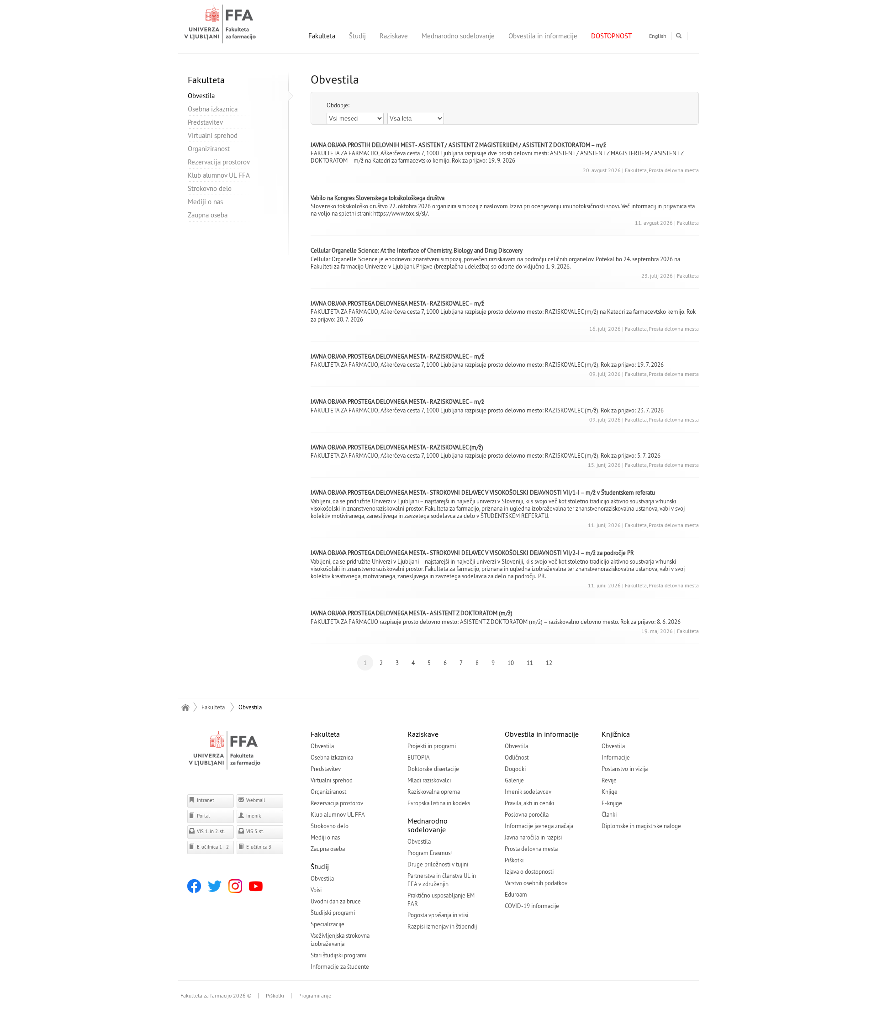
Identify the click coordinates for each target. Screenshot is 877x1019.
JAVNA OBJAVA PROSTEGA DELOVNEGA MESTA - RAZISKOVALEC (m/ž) (397, 447)
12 (549, 662)
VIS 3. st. (254, 831)
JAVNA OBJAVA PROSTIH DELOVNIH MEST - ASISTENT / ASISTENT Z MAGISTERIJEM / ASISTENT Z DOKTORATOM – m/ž (458, 144)
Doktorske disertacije (433, 768)
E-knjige (612, 803)
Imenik (253, 816)
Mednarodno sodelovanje (458, 36)
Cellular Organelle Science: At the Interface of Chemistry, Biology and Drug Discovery (417, 250)
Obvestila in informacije (542, 36)
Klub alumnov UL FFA (219, 175)
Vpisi (316, 889)
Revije (609, 780)
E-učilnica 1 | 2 (212, 847)
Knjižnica (616, 734)
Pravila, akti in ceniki (529, 803)
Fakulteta (321, 36)
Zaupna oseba (207, 215)
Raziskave (394, 36)
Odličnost (516, 757)
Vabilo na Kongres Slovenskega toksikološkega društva (377, 197)
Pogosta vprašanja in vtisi (437, 915)
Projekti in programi (431, 746)
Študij (357, 36)
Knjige (610, 791)
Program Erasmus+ (430, 852)
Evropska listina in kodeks (438, 803)
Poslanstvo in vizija (625, 768)
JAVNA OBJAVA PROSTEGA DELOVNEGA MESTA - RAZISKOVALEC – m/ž (397, 303)
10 (510, 662)
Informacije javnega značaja (539, 825)
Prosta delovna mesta (531, 848)
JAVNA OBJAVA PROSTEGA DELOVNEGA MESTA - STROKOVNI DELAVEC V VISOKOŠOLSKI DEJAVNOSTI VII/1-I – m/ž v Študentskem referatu (483, 492)
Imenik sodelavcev (528, 791)
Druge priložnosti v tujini (437, 864)
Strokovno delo (210, 188)
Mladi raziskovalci (429, 780)
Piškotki (514, 860)
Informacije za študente (340, 966)
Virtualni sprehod (213, 135)
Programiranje (314, 995)
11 (530, 662)
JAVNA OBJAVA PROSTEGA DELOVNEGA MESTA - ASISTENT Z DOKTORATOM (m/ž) (411, 613)
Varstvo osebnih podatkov (536, 883)
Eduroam (516, 894)
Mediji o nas (205, 201)
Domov (185, 707)
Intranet (204, 800)
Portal (202, 816)
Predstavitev (205, 122)
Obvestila (201, 95)
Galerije (514, 780)
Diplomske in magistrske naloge (641, 825)
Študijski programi (333, 912)
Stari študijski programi (338, 955)
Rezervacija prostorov (219, 162)
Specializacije (327, 924)
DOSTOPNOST (611, 36)
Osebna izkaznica (213, 109)
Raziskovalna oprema (433, 791)
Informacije (616, 757)
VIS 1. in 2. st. (210, 831)
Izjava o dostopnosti (529, 871)
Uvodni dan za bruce (336, 901)
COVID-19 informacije (532, 905)
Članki (609, 814)
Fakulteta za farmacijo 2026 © (216, 995)
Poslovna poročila (527, 814)
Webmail (255, 800)
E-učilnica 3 (258, 847)
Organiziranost (209, 148)
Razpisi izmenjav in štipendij (442, 926)
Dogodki (515, 768)
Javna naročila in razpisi (533, 837)
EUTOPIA (418, 757)
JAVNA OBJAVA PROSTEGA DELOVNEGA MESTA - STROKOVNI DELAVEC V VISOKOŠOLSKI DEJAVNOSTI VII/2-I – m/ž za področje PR (472, 552)
